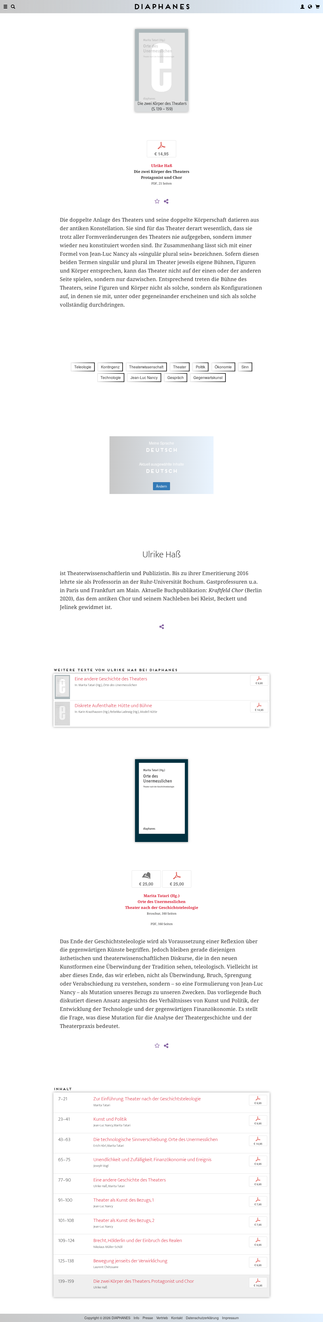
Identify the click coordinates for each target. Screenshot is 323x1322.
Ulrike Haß (161, 165)
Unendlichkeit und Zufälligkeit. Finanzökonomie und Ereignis (152, 1159)
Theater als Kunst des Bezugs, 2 (123, 1220)
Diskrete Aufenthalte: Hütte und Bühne (113, 705)
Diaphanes (161, 6)
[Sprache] (310, 6)
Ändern (161, 486)
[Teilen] (166, 201)
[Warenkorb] (317, 6)
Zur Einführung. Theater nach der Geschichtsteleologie (147, 1099)
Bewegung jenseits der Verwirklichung (130, 1261)
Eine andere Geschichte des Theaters (111, 679)
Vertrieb (162, 1317)
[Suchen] (13, 6)
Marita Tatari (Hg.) (161, 896)
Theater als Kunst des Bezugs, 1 (123, 1200)
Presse (148, 1317)
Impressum (230, 1317)
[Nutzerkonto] (302, 6)
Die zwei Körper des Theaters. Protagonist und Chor (143, 1281)
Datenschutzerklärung (202, 1317)
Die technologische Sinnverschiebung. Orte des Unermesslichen (155, 1139)
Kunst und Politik (110, 1119)
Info (136, 1317)
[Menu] (5, 6)
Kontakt (177, 1317)
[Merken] (157, 201)
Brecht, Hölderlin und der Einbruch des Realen (137, 1240)
